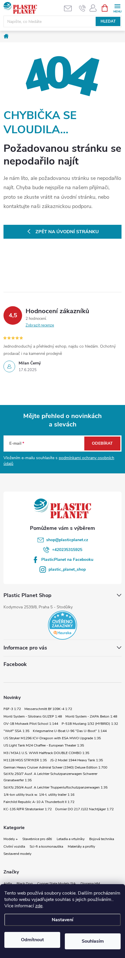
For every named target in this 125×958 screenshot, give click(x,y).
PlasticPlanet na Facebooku (67, 559)
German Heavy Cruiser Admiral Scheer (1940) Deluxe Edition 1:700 (55, 767)
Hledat (108, 21)
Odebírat (102, 443)
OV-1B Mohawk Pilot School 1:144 (30, 723)
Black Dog (25, 883)
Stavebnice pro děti (37, 839)
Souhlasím (93, 941)
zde (38, 906)
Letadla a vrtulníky (71, 839)
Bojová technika (101, 839)
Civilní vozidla (14, 846)
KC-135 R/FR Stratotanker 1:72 (27, 809)
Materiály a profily (81, 846)
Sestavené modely (17, 853)
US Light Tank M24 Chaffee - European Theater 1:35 (43, 745)
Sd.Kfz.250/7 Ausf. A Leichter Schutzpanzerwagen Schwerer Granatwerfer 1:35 (50, 776)
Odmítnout (32, 940)
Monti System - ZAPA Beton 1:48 (91, 716)
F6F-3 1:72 (12, 709)
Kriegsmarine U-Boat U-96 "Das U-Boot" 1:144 (70, 731)
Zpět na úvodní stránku (67, 232)
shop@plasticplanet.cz (67, 540)
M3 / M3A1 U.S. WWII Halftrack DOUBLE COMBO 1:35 (46, 753)
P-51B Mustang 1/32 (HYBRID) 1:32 (90, 723)
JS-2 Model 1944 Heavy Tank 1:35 (76, 760)
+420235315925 (67, 549)
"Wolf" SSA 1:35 (16, 731)
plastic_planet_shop (67, 569)
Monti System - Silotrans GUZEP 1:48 (32, 716)
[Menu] (117, 7)
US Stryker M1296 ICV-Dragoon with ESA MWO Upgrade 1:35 (52, 738)
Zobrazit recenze (40, 325)
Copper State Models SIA (56, 883)
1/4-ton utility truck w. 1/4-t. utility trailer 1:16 (38, 794)
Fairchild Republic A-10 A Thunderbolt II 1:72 (38, 802)
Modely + (10, 839)
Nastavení (62, 920)
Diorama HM (90, 883)
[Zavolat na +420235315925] (82, 8)
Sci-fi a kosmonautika (46, 846)
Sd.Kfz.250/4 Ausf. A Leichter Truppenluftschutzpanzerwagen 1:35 (55, 787)
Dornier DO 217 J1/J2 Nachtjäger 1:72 (84, 809)
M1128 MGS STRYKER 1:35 (25, 760)
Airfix (7, 883)
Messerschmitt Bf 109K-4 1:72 (48, 709)
